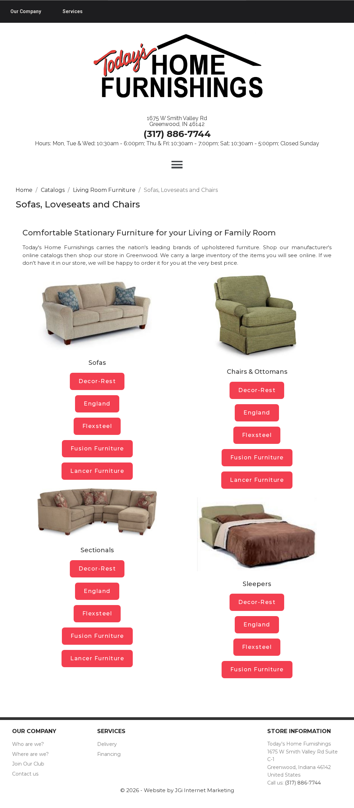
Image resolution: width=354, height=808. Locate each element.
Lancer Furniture (97, 471)
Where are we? (30, 754)
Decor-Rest (97, 381)
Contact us (25, 774)
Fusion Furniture (97, 448)
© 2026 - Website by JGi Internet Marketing (177, 790)
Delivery (107, 744)
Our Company (25, 11)
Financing (109, 754)
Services (73, 11)
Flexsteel (97, 426)
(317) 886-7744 (177, 133)
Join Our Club (28, 764)
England (97, 403)
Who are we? (28, 744)
